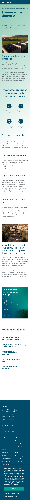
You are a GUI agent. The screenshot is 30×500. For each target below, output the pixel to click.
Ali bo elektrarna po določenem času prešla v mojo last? (11, 353)
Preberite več (8, 316)
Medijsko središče (6, 458)
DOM (16, 437)
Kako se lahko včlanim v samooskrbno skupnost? (10, 338)
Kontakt (4, 406)
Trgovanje (4, 449)
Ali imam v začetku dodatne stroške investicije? (11, 345)
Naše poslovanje (6, 461)
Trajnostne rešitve (19, 446)
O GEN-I (4, 437)
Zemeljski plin (18, 444)
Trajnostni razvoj (6, 452)
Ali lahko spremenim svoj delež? (11, 360)
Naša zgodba (5, 441)
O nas (3, 444)
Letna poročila (5, 446)
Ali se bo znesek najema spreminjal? (10, 367)
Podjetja (17, 452)
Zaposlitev (4, 455)
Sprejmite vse (14, 489)
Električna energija (19, 441)
